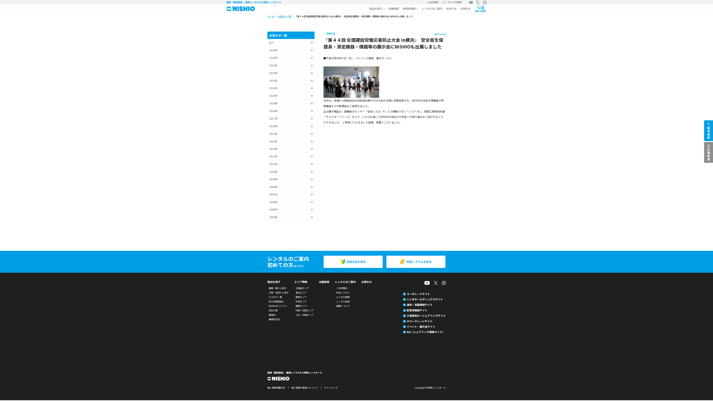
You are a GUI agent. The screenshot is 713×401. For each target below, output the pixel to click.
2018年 (273, 111)
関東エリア (301, 297)
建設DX (272, 314)
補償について (343, 305)
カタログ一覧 (275, 297)
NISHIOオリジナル (278, 305)
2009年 (273, 179)
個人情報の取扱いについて (304, 387)
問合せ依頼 (480, 8)
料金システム (343, 292)
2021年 (273, 88)
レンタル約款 (343, 301)
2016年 (273, 126)
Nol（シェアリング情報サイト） (426, 332)
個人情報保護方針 (276, 387)
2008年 (273, 187)
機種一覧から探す (277, 288)
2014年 (273, 141)
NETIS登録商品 (276, 301)
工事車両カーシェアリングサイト (426, 315)
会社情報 (433, 2)
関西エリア (301, 305)
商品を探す (375, 8)
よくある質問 (343, 297)
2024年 (273, 65)
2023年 (273, 73)
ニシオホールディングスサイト (425, 299)
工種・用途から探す (279, 292)
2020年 (273, 95)
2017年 (273, 118)
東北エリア (301, 292)
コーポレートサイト (418, 294)
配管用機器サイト (417, 310)
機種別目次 (274, 319)
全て (271, 42)
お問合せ (465, 8)
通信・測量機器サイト (420, 305)
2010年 (273, 171)
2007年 (273, 194)
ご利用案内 (341, 288)
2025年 (273, 58)
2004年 (273, 217)
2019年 (273, 103)
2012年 (273, 156)
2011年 (273, 164)
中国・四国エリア (304, 310)
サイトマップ (331, 387)
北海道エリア (302, 288)
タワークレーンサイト (419, 321)
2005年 (273, 209)
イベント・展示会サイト (421, 326)
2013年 (273, 149)
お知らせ (451, 8)
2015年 (273, 134)
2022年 (273, 80)
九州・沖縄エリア (304, 314)
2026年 (273, 50)
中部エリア (301, 301)
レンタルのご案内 (432, 8)
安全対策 (273, 310)
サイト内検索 (454, 2)
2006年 (273, 202)
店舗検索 (393, 8)
